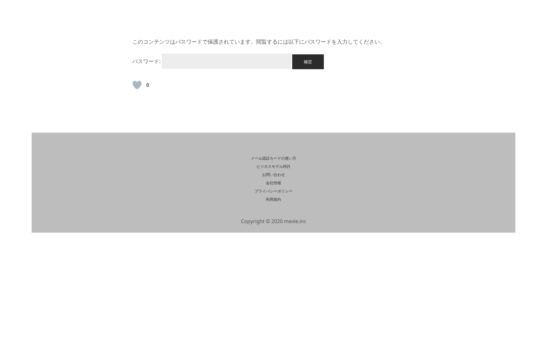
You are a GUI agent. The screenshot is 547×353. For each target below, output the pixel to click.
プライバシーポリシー (273, 191)
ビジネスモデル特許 (273, 166)
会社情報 (273, 183)
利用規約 (273, 199)
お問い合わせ (273, 174)
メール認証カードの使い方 (273, 158)
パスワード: (147, 61)
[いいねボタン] (137, 85)
